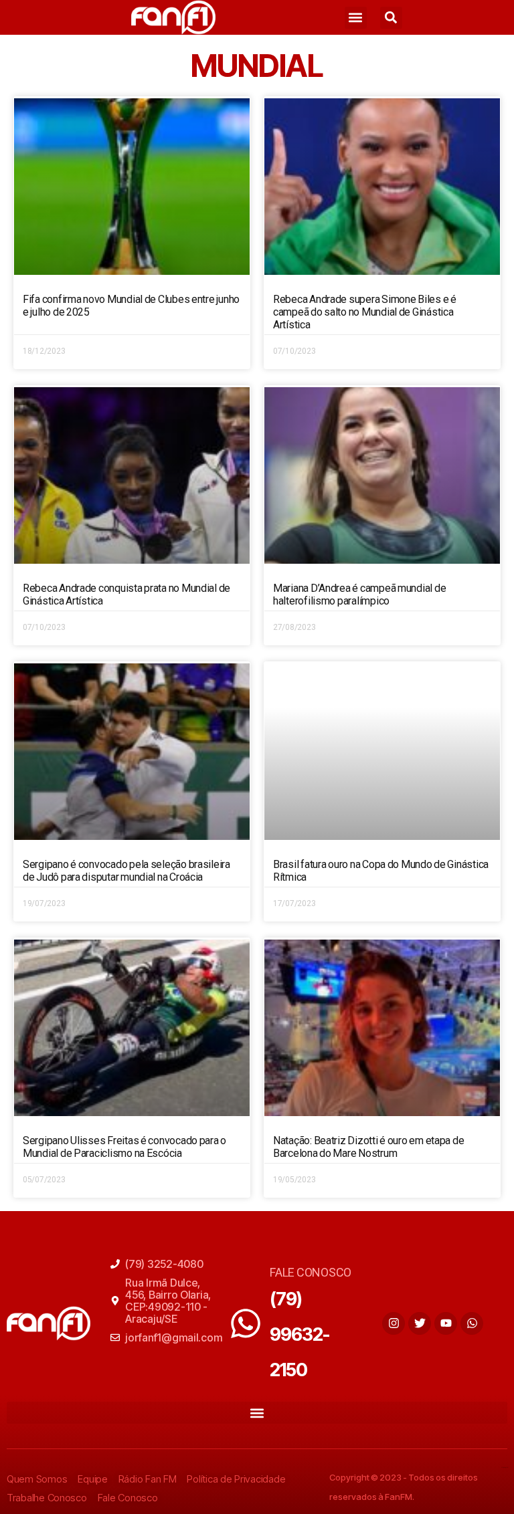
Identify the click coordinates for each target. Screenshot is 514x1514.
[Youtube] (445, 1323)
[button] (356, 18)
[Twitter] (419, 1323)
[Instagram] (393, 1323)
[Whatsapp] (471, 1323)
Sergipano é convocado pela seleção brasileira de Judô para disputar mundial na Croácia (126, 870)
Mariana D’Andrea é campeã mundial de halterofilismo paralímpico (359, 594)
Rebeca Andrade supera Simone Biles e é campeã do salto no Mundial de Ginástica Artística (364, 312)
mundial (257, 65)
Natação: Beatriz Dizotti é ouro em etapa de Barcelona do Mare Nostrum (368, 1147)
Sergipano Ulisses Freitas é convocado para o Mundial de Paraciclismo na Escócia (124, 1147)
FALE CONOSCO (310, 1272)
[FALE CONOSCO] (245, 1323)
